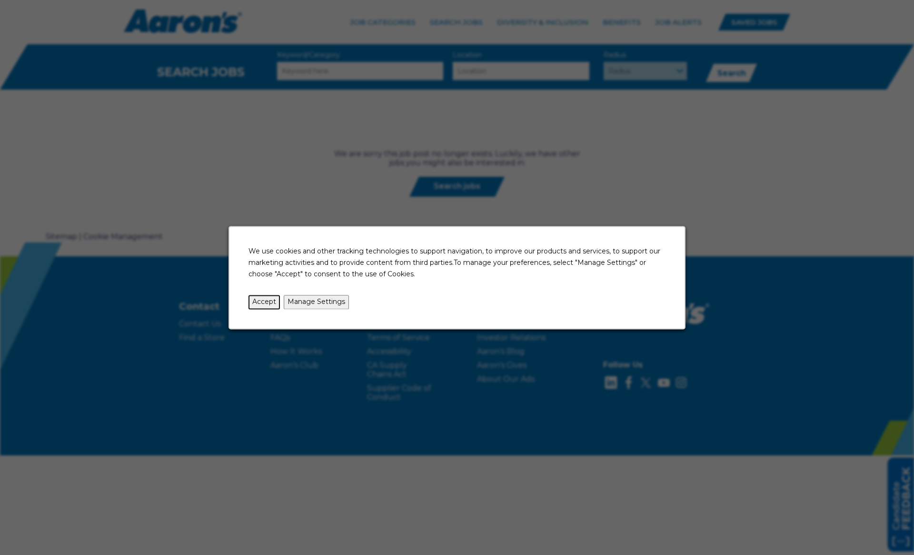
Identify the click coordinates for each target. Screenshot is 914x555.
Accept (264, 301)
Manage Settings (316, 301)
